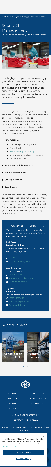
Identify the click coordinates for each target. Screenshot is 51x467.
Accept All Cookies (23, 452)
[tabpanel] (13, 347)
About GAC (38, 394)
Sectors (13, 408)
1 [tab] (23, 367)
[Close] (43, 436)
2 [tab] (27, 367)
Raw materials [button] (12, 140)
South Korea (6, 17)
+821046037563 (16, 298)
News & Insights (38, 399)
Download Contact (18, 282)
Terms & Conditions (9, 446)
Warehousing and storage (22, 151)
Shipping (12, 394)
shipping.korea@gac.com (21, 261)
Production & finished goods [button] (19, 165)
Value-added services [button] (15, 172)
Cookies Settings (23, 459)
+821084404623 (16, 274)
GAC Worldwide (38, 403)
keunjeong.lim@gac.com (21, 278)
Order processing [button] (13, 180)
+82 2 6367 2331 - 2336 (19, 258)
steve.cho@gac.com (19, 301)
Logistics (17, 17)
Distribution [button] (11, 187)
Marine (12, 403)
